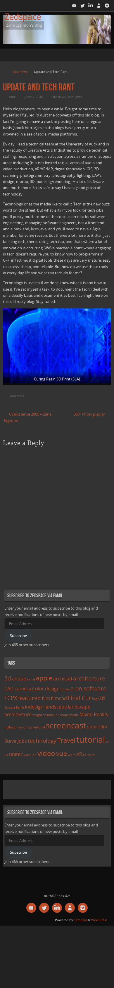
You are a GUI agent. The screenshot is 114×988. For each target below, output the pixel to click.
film (46, 698)
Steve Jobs (15, 741)
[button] (57, 345)
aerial (31, 679)
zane (12, 97)
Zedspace (22, 16)
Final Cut (79, 698)
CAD (9, 688)
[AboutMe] (99, 5)
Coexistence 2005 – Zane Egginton (27, 417)
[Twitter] (82, 5)
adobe (19, 678)
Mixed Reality (94, 714)
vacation (30, 755)
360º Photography (90, 414)
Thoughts (75, 97)
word (72, 755)
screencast (66, 725)
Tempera (80, 920)
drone (65, 689)
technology (42, 741)
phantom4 (37, 727)
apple (44, 677)
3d (7, 678)
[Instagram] (107, 5)
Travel (66, 740)
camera (23, 688)
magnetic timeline (45, 715)
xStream (89, 755)
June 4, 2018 (34, 97)
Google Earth (14, 707)
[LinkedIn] (91, 5)
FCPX (10, 698)
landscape (55, 707)
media (74, 715)
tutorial (90, 739)
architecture (89, 678)
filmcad (59, 698)
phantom (21, 727)
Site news (20, 71)
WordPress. (99, 920)
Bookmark (16, 396)
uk (6, 755)
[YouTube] (74, 5)
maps (64, 715)
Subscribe (18, 635)
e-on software (88, 688)
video (46, 753)
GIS (102, 698)
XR (79, 754)
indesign (34, 707)
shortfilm (97, 726)
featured (29, 698)
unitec (16, 754)
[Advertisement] (59, 788)
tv (107, 742)
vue (61, 753)
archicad (62, 678)
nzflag (8, 727)
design (52, 688)
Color (38, 688)
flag (94, 699)
